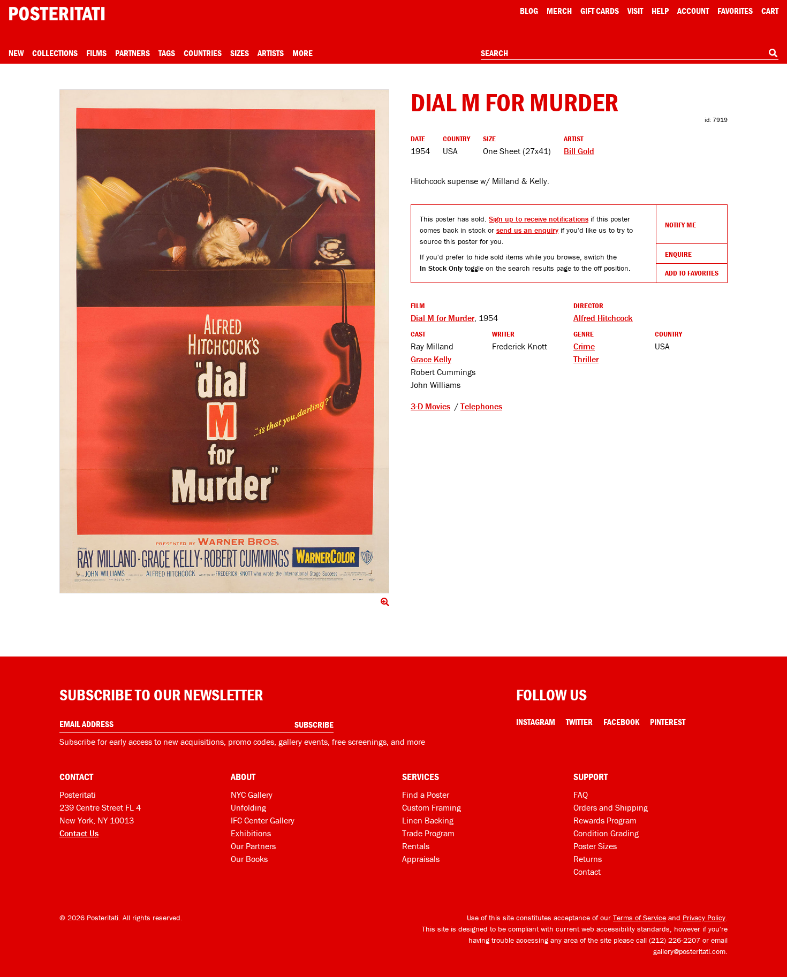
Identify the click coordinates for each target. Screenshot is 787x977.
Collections (55, 53)
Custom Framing (431, 807)
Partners (132, 53)
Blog (529, 10)
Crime (584, 346)
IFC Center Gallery (262, 820)
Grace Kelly (431, 359)
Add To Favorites (691, 273)
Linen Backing (427, 820)
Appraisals (421, 858)
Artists (271, 53)
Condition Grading (606, 833)
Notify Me (680, 225)
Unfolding (248, 807)
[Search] (773, 53)
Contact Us (79, 833)
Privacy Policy (704, 917)
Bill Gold (579, 151)
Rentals (415, 846)
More (302, 53)
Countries (203, 53)
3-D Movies (430, 406)
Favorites (735, 10)
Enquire (678, 254)
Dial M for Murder (442, 317)
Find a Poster (425, 794)
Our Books (249, 858)
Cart (769, 10)
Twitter (579, 721)
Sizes (239, 53)
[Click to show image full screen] (224, 341)
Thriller (586, 359)
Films (96, 53)
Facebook (621, 721)
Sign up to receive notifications (538, 219)
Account (693, 10)
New (16, 53)
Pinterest (667, 721)
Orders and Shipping (610, 807)
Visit (635, 10)
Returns (587, 858)
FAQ (580, 794)
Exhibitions (251, 833)
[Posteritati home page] (57, 13)
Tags (166, 53)
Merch (559, 10)
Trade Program (428, 833)
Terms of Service (639, 917)
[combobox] (629, 53)
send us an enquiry (527, 230)
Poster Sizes (595, 846)
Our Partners (253, 846)
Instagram (535, 721)
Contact (587, 871)
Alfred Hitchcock (603, 317)
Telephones (481, 406)
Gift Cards (599, 10)
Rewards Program (605, 820)
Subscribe (314, 724)
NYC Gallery (252, 794)
